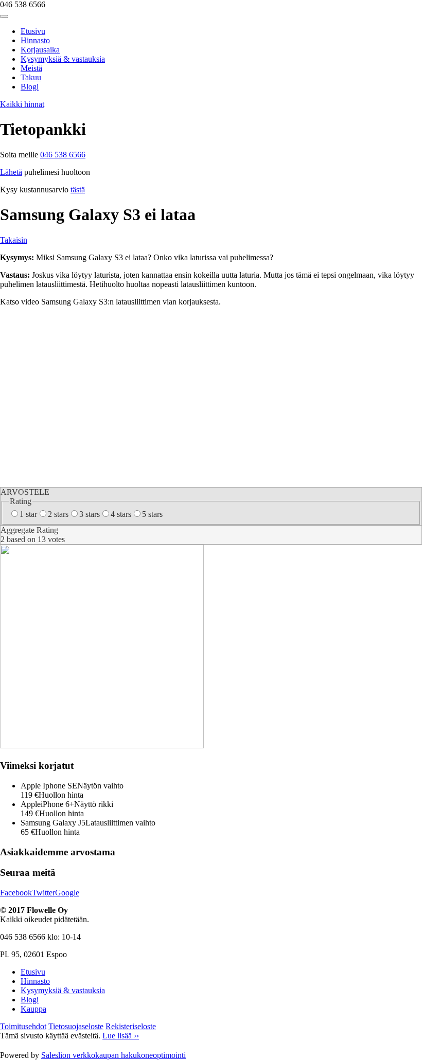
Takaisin (13, 240)
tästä (78, 189)
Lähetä (11, 172)
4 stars (121, 514)
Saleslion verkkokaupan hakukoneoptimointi (113, 1055)
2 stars (58, 514)
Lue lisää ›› (120, 1035)
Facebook (16, 892)
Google (67, 892)
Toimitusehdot (23, 1026)
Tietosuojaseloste (75, 1026)
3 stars (89, 514)
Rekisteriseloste (131, 1026)
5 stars (152, 514)
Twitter (43, 892)
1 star (28, 514)
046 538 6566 (62, 154)
